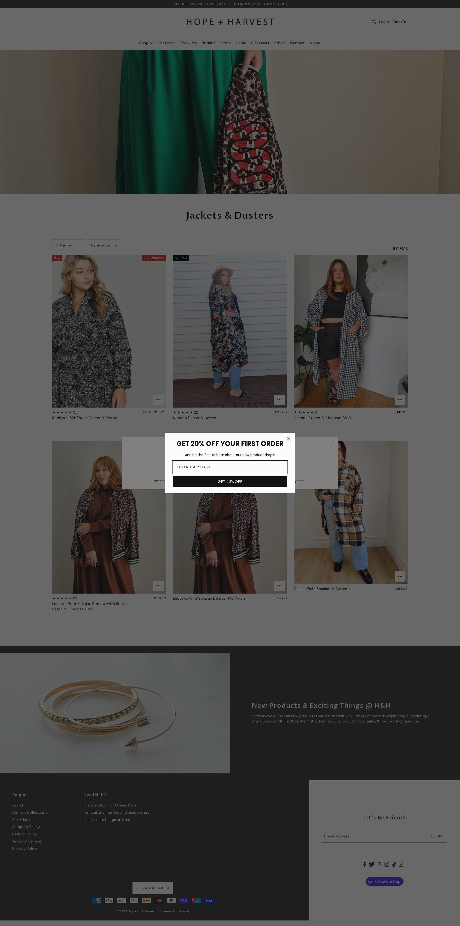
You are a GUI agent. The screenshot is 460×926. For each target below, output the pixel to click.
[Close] (289, 438)
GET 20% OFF (230, 481)
